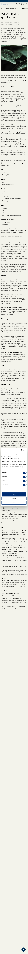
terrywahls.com (6, 578)
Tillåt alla (14, 494)
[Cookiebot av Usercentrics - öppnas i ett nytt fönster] (21, 450)
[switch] (25, 477)
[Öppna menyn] (26, 4)
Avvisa (14, 502)
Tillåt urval (14, 498)
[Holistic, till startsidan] (4, 4)
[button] (19, 4)
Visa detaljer (21, 490)
